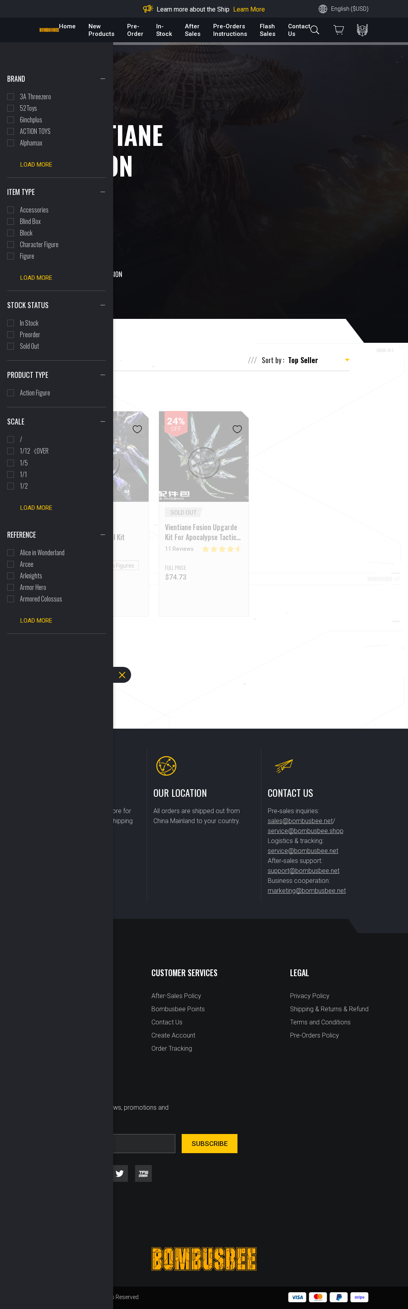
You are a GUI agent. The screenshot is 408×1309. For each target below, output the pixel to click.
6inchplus (31, 119)
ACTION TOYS (35, 131)
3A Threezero (35, 96)
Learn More (249, 9)
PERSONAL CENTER (362, 30)
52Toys (28, 108)
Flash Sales (267, 30)
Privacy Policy (310, 996)
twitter (119, 1173)
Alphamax (31, 142)
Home (67, 26)
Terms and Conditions (320, 1022)
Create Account (173, 1035)
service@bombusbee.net (303, 851)
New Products (101, 30)
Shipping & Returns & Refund (329, 1009)
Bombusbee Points (178, 1009)
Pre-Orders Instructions (230, 30)
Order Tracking (171, 1048)
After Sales (192, 30)
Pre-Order (135, 30)
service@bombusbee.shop (305, 831)
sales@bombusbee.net (300, 821)
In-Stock (164, 30)
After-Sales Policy (176, 996)
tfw (143, 1173)
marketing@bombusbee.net (307, 890)
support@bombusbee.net (303, 871)
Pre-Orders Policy (314, 1035)
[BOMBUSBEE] (49, 30)
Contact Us (166, 1022)
